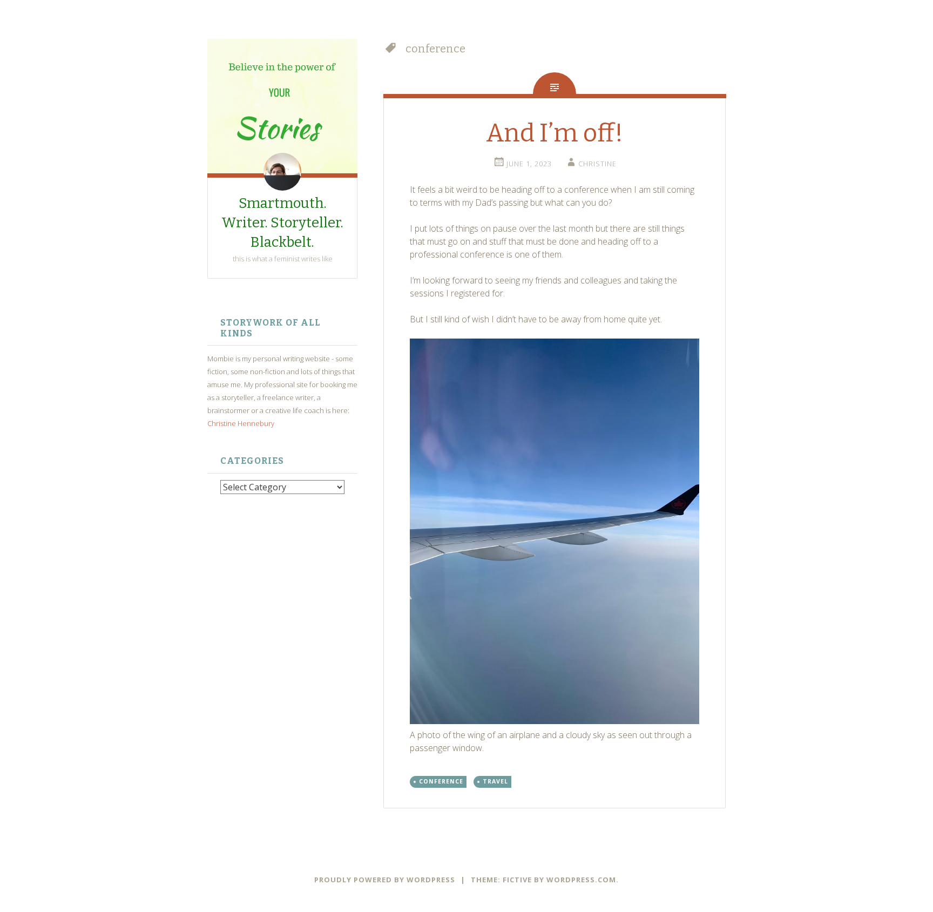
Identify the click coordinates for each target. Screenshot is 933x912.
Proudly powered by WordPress (384, 879)
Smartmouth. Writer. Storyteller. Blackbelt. (282, 223)
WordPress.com (581, 879)
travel (495, 781)
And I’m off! (554, 133)
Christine (597, 163)
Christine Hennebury (240, 423)
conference (441, 781)
